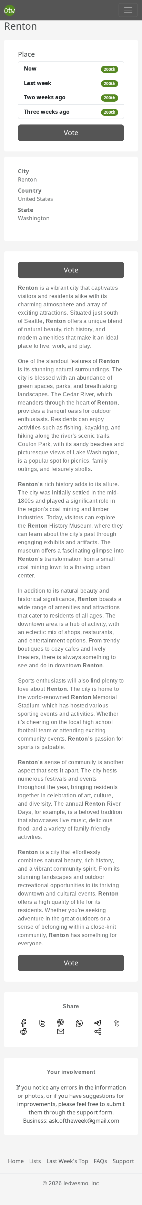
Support (123, 1161)
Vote (71, 132)
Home (16, 1161)
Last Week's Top (67, 1161)
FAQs (100, 1161)
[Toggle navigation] (128, 10)
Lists (35, 1161)
